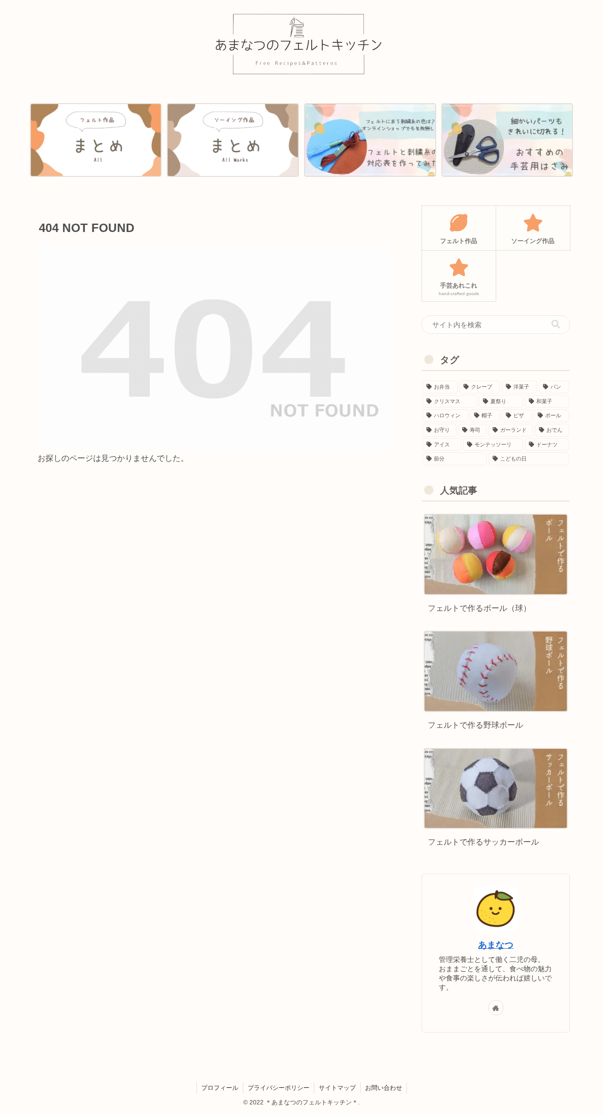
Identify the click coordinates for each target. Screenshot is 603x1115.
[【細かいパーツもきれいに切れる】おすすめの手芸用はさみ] (507, 140)
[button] (556, 324)
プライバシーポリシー (278, 1087)
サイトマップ (337, 1087)
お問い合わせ (383, 1087)
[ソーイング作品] (232, 140)
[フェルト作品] (96, 140)
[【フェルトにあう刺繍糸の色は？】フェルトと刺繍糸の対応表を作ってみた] (370, 140)
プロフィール (219, 1087)
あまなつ (495, 945)
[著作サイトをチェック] (496, 1007)
